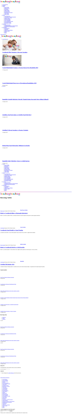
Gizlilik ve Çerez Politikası (8, 30)
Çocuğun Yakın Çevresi (8, 17)
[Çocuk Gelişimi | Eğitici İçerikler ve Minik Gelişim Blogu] (11, 37)
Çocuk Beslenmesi (7, 16)
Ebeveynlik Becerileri (7, 22)
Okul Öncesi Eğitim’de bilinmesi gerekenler (7, 277)
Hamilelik (3, 5)
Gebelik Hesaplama (7, 24)
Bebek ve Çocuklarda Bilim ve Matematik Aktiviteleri (14, 213)
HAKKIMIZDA (7, 28)
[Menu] (0, 192)
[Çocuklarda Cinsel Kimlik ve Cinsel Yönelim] (9, 227)
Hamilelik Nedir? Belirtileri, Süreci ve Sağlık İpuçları (16, 161)
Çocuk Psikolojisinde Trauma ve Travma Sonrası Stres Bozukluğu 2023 (20, 67)
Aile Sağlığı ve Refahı (7, 23)
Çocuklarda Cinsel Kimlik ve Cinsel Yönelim (11, 230)
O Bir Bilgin (2, 228)
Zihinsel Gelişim (6, 8)
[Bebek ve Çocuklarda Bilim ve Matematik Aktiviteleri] (9, 210)
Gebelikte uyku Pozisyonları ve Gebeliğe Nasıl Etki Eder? (16, 114)
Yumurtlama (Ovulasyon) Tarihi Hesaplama (11, 25)
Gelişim (3, 6)
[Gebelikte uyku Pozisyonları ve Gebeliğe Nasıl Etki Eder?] (11, 112)
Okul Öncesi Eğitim (7, 19)
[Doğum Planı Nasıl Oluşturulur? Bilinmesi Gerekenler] (11, 143)
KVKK (5, 189)
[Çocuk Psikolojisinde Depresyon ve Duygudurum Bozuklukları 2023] (11, 80)
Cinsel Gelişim (6, 13)
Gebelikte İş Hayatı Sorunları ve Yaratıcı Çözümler (15, 130)
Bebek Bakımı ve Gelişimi (8, 12)
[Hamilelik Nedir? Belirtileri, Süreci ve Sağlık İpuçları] (11, 158)
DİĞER (3, 15)
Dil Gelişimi (6, 166)
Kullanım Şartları (7, 188)
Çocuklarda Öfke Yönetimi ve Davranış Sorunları (14, 52)
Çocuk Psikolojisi (5, 4)
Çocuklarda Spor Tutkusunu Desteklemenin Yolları (8, 284)
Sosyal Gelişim (6, 7)
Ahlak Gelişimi (6, 14)
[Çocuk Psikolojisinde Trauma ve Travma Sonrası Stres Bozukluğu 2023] (11, 65)
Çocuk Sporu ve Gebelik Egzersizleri (10, 174)
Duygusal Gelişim (7, 11)
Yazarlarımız (6, 29)
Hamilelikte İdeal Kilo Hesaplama (9, 26)
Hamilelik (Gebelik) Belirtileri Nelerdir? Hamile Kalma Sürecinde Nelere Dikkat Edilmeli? (25, 99)
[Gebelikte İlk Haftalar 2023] (9, 261)
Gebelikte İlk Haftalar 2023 (7, 264)
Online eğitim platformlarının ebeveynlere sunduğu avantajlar (9, 340)
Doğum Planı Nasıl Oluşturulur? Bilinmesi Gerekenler (16, 145)
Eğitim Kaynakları (7, 18)
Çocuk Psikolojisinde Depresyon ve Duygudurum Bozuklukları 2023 (19, 83)
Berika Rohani (2, 245)
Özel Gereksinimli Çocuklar (8, 21)
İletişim (5, 32)
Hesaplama (4, 181)
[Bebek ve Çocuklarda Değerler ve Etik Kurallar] (9, 244)
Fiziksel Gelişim (6, 167)
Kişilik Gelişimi (6, 10)
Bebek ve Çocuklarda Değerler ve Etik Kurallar (12, 247)
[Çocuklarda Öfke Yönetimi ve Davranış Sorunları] (11, 50)
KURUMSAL (4, 27)
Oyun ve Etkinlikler (7, 20)
